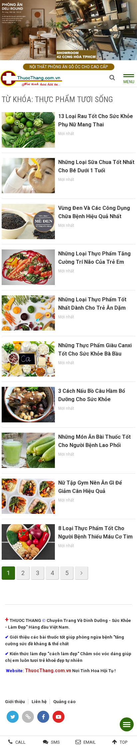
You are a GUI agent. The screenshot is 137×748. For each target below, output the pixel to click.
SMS (55, 742)
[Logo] (33, 78)
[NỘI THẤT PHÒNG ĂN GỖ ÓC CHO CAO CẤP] (68, 30)
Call (20, 742)
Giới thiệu (15, 701)
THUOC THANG (25, 620)
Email (89, 742)
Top (123, 742)
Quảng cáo (64, 701)
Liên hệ (39, 701)
